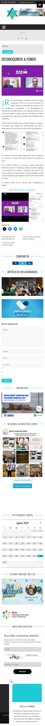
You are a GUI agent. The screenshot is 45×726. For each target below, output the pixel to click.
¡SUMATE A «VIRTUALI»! (22, 311)
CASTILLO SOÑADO (27, 706)
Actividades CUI (23, 293)
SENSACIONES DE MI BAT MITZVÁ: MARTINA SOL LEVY (22, 599)
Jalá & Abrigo (22, 289)
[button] (9, 443)
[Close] (11, 681)
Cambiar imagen (31, 655)
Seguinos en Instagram (22, 486)
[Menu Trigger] (40, 5)
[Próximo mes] (40, 523)
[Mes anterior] (5, 523)
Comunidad (7, 52)
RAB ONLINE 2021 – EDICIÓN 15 (22, 189)
